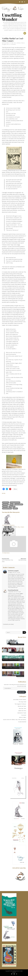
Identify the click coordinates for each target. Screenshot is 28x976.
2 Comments (13, 44)
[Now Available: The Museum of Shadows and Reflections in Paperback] (13, 657)
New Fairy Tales (22, 708)
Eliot (12, 504)
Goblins (5, 506)
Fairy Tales (13, 43)
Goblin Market (18, 504)
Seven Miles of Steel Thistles (19, 699)
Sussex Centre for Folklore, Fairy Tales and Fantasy (14, 719)
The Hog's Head (22, 701)
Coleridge (5, 504)
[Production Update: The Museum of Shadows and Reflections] (13, 665)
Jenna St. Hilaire (22, 717)
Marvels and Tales (22, 706)
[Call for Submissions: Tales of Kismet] (13, 650)
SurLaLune (23, 715)
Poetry (22, 43)
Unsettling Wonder (12, 17)
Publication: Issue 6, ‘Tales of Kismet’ (16, 644)
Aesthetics (5, 502)
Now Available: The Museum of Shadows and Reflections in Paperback (13, 660)
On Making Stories (20, 676)
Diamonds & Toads (21, 713)
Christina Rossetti (15, 502)
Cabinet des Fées (22, 710)
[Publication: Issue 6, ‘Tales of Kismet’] (13, 642)
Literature (18, 43)
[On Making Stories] (13, 673)
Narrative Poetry (7, 508)
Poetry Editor (6, 43)
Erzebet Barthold (22, 721)
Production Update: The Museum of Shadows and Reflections (14, 668)
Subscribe (21, 692)
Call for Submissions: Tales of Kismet (16, 652)
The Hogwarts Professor (20, 704)
